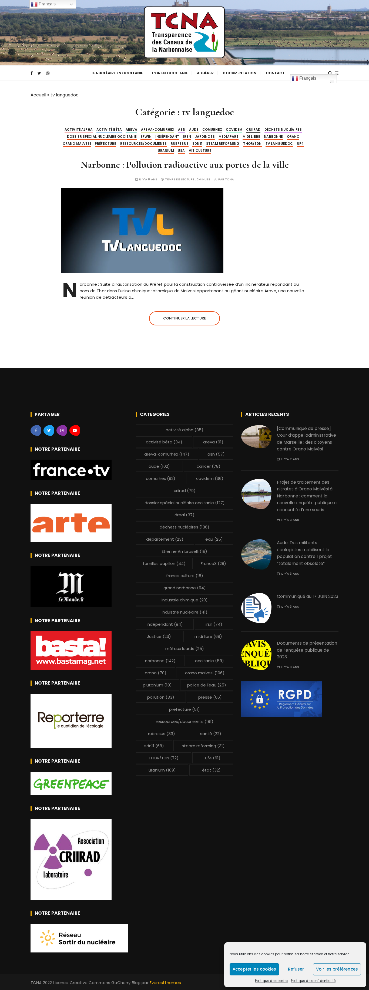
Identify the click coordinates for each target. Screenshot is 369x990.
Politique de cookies (271, 980)
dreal (184, 515)
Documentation (239, 73)
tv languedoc (279, 143)
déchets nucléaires (283, 129)
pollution (160, 697)
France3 (213, 563)
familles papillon (164, 563)
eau (214, 539)
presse (210, 697)
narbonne (273, 136)
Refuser (296, 969)
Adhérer (205, 73)
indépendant (167, 136)
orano (293, 136)
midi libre (251, 136)
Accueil (38, 95)
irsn (187, 136)
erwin (146, 136)
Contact (275, 73)
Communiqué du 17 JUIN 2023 (307, 596)
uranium (166, 150)
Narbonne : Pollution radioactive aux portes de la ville (184, 164)
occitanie (209, 661)
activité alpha (79, 129)
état (211, 770)
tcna (229, 179)
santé (210, 733)
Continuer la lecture (184, 318)
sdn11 (197, 143)
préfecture (105, 143)
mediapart (229, 136)
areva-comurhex (157, 129)
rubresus (180, 143)
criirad (253, 129)
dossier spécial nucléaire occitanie (102, 136)
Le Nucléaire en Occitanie (117, 73)
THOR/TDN (252, 143)
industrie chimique (185, 600)
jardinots (205, 136)
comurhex (212, 129)
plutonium (157, 685)
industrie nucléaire (184, 612)
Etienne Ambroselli (184, 551)
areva (131, 129)
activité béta (109, 129)
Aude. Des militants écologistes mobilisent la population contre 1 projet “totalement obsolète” (304, 553)
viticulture (200, 150)
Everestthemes (165, 982)
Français (307, 78)
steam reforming (222, 143)
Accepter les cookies (254, 969)
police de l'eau (206, 685)
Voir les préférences (337, 969)
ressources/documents (143, 143)
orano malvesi (77, 143)
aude (194, 129)
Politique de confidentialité (313, 980)
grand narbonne (184, 588)
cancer (208, 466)
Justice (159, 636)
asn (181, 129)
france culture (184, 575)
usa (181, 150)
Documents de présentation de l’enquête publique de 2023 (307, 650)
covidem (234, 129)
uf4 (300, 143)
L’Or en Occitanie (170, 73)
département (164, 539)
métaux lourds (184, 648)
